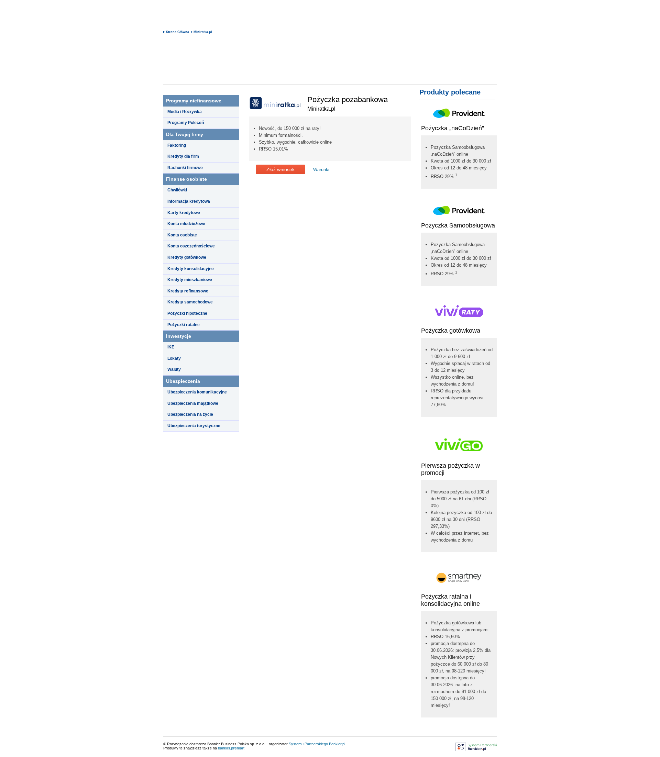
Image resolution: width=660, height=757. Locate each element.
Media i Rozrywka (184, 111)
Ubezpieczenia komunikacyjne (197, 392)
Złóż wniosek (280, 169)
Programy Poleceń (185, 122)
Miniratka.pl (203, 32)
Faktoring (176, 145)
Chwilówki (177, 190)
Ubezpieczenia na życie (190, 414)
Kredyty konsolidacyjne (190, 268)
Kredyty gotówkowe (186, 257)
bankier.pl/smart (231, 748)
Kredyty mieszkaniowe (189, 279)
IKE (170, 347)
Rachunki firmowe (185, 167)
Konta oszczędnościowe (191, 246)
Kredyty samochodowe (190, 302)
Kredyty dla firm (183, 156)
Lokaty (174, 358)
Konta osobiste (182, 235)
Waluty (174, 369)
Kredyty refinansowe (187, 291)
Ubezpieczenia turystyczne (193, 425)
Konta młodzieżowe (186, 223)
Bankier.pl (337, 744)
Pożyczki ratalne (183, 324)
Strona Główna (177, 32)
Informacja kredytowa (188, 201)
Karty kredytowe (183, 212)
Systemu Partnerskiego (308, 744)
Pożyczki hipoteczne (187, 313)
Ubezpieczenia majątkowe (192, 403)
